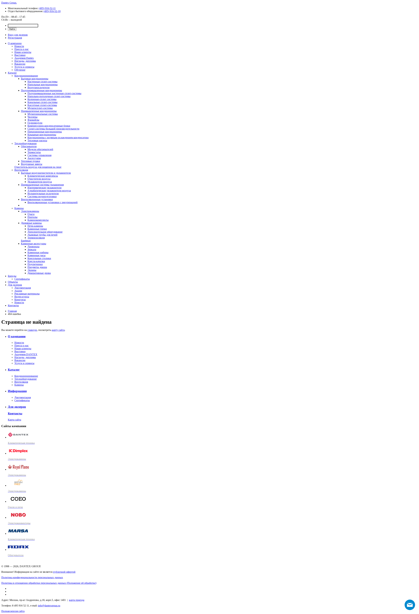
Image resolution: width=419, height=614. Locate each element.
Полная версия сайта (13, 611)
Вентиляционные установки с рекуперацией (52, 202)
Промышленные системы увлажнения (42, 184)
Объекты (13, 281)
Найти (12, 29)
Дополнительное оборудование (45, 231)
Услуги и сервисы (24, 66)
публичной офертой (64, 571)
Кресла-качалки (36, 261)
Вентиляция (21, 170)
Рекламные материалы (27, 293)
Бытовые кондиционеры (34, 78)
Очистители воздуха (38, 178)
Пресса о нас (21, 49)
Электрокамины (30, 211)
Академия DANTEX (25, 354)
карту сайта (58, 330)
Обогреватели (29, 146)
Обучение (19, 69)
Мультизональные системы (42, 114)
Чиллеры (32, 117)
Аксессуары (34, 158)
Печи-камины (35, 226)
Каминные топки (37, 228)
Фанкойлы (33, 119)
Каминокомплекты (38, 220)
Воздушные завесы (31, 164)
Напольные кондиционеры (42, 84)
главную (32, 330)
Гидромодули (34, 122)
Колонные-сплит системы (41, 99)
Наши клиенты (22, 52)
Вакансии (19, 64)
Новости (19, 46)
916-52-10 (52, 11)
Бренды (12, 276)
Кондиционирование (26, 75)
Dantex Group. (9, 2)
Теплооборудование (25, 143)
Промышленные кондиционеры (39, 111)
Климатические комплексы (42, 175)
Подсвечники (35, 264)
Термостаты (34, 152)
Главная (12, 311)
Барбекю (26, 240)
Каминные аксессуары (33, 243)
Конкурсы (20, 299)
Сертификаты (22, 279)
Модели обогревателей (40, 149)
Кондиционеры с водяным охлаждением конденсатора (58, 137)
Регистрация (15, 37)
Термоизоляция (36, 237)
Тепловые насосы (37, 140)
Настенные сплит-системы (42, 81)
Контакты (13, 305)
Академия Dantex (24, 58)
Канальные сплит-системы (42, 102)
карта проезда (76, 600)
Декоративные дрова (39, 273)
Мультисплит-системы (40, 108)
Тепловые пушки (30, 161)
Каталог (12, 72)
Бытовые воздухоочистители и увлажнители (46, 173)
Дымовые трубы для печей (42, 234)
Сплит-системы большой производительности (53, 128)
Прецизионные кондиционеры (44, 131)
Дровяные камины (31, 223)
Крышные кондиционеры (41, 134)
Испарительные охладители (43, 193)
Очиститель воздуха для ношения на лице (37, 167)
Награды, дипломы (25, 61)
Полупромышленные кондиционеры (41, 90)
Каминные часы (36, 255)
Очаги (31, 214)
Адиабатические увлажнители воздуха (49, 190)
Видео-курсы (21, 296)
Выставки (20, 55)
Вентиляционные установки (37, 199)
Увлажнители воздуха (39, 181)
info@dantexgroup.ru (49, 605)
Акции (18, 290)
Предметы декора (37, 267)
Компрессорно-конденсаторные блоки (48, 125)
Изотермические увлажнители (44, 187)
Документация (22, 287)
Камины (19, 208)
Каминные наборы (37, 252)
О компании (15, 43)
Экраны (31, 270)
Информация (17, 391)
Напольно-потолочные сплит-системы (49, 96)
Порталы (32, 217)
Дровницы (33, 246)
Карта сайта (14, 419)
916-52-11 (47, 8)
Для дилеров (15, 284)
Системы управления (39, 155)
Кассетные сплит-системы (42, 105)
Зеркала (31, 249)
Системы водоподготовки (42, 196)
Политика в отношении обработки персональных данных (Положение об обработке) (48, 583)
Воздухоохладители (38, 87)
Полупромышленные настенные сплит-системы (54, 93)
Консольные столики (39, 258)
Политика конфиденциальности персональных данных (32, 577)
